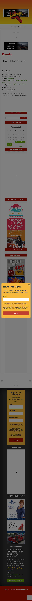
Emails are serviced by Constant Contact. (18, 308)
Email (4, 296)
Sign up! (16, 313)
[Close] (29, 285)
